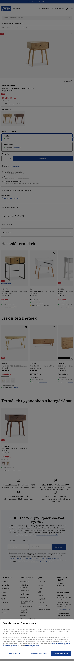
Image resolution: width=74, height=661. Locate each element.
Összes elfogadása (61, 653)
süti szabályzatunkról (32, 646)
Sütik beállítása (14, 653)
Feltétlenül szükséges (39, 653)
